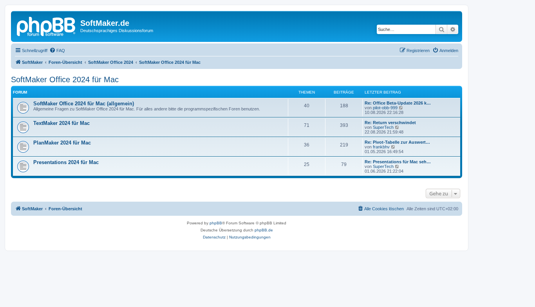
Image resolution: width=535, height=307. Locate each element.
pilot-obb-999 (385, 107)
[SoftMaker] (46, 25)
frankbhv (381, 146)
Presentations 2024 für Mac (66, 162)
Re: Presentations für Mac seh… (398, 161)
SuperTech (383, 127)
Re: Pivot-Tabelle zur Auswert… (397, 142)
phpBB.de (264, 230)
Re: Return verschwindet (390, 122)
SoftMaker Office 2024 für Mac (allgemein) (83, 104)
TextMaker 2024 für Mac (61, 123)
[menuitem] (57, 50)
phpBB (216, 223)
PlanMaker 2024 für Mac (62, 143)
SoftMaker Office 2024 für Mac (65, 79)
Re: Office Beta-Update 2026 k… (398, 103)
